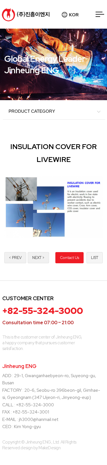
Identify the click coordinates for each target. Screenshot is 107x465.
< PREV (15, 257)
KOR (73, 15)
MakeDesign (49, 448)
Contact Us (69, 257)
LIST (94, 257)
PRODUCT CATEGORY (32, 111)
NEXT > (38, 257)
